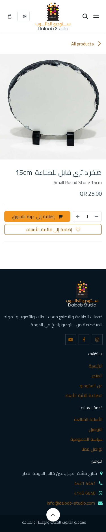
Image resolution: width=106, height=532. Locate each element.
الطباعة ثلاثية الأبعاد (84, 395)
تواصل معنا (92, 449)
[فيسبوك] (84, 339)
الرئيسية (96, 366)
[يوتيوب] (70, 339)
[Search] (85, 16)
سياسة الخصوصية (86, 439)
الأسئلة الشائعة (88, 419)
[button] (53, 515)
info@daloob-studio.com (71, 503)
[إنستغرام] (97, 339)
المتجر (97, 375)
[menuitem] (23, 16)
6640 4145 (85, 493)
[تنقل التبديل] (96, 16)
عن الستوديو (91, 385)
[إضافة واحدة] (78, 216)
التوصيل (96, 429)
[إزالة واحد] (96, 216)
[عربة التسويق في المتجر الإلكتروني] (9, 16)
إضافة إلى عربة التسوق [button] (34, 216)
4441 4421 (85, 483)
